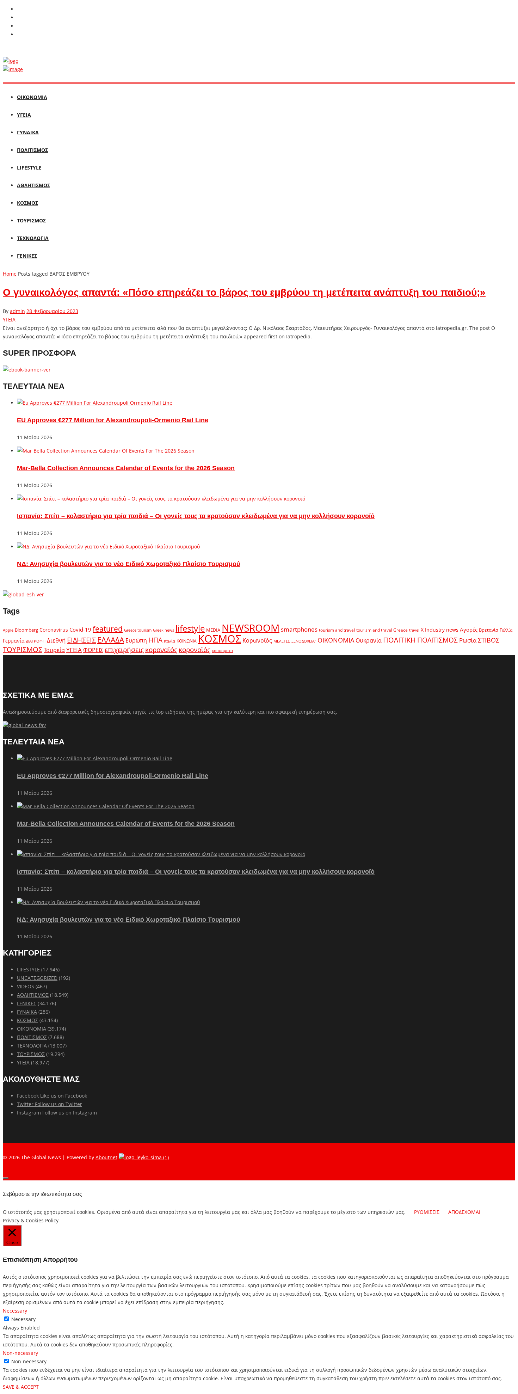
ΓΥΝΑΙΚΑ (28, 132)
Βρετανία (488, 630)
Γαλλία (506, 630)
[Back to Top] (5, 1178)
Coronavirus (53, 630)
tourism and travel (337, 630)
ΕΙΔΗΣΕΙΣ (81, 640)
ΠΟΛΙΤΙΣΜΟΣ (32, 150)
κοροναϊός (161, 649)
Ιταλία (169, 641)
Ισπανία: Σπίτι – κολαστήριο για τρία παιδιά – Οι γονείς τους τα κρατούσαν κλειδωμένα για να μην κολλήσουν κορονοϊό (196, 516)
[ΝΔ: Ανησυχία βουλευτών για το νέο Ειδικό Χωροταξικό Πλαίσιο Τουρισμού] (108, 546)
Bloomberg (26, 630)
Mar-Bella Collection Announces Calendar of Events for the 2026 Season (126, 468)
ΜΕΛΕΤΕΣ (281, 641)
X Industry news (439, 629)
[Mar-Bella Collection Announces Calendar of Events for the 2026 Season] (106, 450)
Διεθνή (56, 640)
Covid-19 (80, 629)
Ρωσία (467, 640)
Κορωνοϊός (257, 640)
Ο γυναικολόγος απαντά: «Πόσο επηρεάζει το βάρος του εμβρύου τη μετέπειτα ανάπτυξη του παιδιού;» (244, 292)
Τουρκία (54, 650)
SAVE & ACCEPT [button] (21, 1386)
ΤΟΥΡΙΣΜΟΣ (31, 220)
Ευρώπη (136, 640)
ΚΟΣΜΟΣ (27, 202)
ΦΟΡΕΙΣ (93, 650)
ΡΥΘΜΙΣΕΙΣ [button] (426, 1212)
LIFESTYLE (29, 167)
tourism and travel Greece (382, 630)
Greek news (163, 630)
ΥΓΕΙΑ (24, 114)
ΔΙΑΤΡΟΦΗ (35, 641)
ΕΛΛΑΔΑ (110, 640)
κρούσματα (222, 650)
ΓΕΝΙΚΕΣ (27, 255)
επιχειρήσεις (124, 649)
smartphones (299, 629)
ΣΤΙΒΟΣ (488, 640)
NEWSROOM (250, 627)
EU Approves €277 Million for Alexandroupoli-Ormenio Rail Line (112, 420)
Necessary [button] (15, 1310)
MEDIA (213, 630)
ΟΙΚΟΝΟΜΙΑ (32, 97)
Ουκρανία (369, 640)
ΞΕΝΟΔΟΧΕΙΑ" (303, 641)
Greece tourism (138, 630)
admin (17, 311)
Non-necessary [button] (20, 1353)
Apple (8, 630)
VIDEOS (25, 986)
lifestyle (190, 628)
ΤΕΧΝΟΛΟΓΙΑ (33, 238)
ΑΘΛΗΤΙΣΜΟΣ (33, 185)
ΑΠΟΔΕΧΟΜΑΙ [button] (464, 1212)
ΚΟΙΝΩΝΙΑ (187, 641)
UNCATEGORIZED (37, 978)
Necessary (23, 1319)
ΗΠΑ (155, 639)
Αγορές (468, 629)
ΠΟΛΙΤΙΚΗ (399, 640)
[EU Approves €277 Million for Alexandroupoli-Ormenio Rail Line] (94, 402)
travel (414, 630)
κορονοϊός (194, 649)
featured (108, 629)
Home (10, 273)
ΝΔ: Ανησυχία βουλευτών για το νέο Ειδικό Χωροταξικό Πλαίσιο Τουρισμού (128, 563)
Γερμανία (14, 640)
